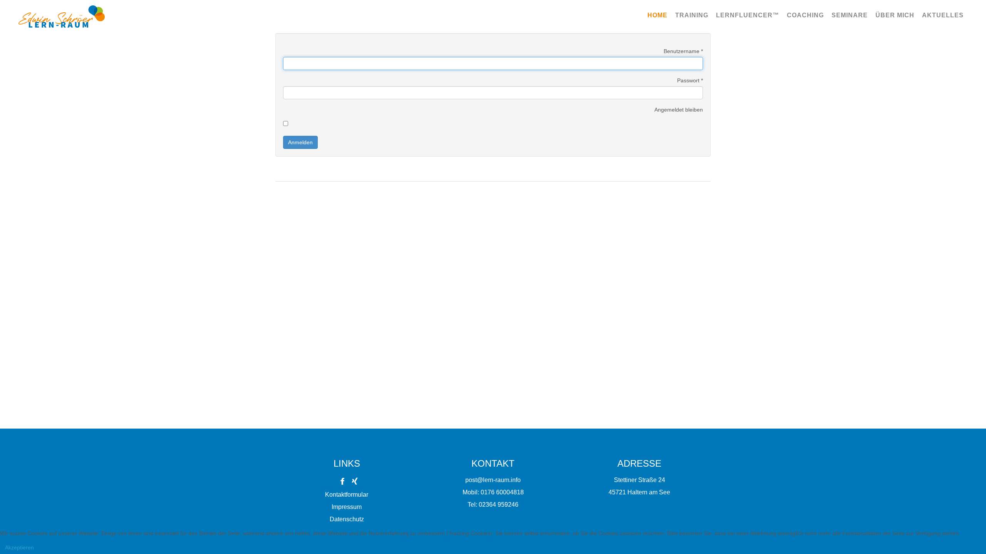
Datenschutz (347, 519)
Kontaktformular (346, 494)
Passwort (690, 80)
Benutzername (683, 51)
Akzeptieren (19, 547)
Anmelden (300, 142)
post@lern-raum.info (493, 480)
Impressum (347, 507)
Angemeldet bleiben (678, 110)
